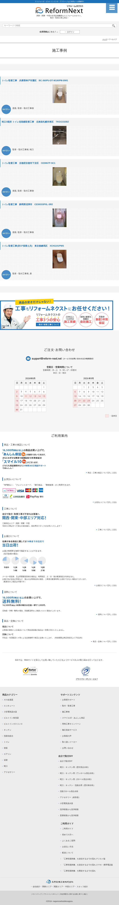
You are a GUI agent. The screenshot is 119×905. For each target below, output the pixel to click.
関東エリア (47, 887)
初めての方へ (67, 835)
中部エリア (70, 887)
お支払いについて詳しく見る (106, 502)
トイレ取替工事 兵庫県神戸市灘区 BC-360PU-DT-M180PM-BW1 (35, 80)
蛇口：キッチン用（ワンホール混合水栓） (77, 773)
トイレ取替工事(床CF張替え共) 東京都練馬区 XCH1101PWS (33, 246)
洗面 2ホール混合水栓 (69, 791)
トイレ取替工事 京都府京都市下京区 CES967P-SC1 (28, 163)
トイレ (6, 742)
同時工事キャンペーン (71, 724)
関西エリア (58, 887)
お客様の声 (66, 736)
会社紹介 (36, 887)
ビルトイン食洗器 (11, 718)
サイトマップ (37, 894)
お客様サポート (68, 700)
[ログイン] (70, 32)
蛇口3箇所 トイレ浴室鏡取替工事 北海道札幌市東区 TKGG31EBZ (35, 121)
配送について (67, 853)
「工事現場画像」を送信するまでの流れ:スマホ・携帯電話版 (87, 865)
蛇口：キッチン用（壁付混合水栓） (75, 767)
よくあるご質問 (68, 841)
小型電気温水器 (10, 712)
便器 (14, 108)
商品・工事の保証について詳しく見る (102, 473)
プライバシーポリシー (51, 894)
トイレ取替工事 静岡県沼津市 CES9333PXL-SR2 (27, 204)
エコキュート (9, 706)
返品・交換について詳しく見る (105, 641)
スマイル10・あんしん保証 (73, 718)
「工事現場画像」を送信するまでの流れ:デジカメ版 (83, 859)
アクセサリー (9, 772)
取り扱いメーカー (69, 742)
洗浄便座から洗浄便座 (69, 809)
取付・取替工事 (68, 706)
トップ (104, 39)
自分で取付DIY (66, 761)
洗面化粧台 (8, 736)
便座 (6, 748)
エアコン (7, 754)
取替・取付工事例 (26, 108)
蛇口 (32, 149)
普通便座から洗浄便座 (69, 815)
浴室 (6, 760)
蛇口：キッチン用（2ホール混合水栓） (76, 779)
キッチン (7, 730)
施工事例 (66, 712)
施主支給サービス (69, 730)
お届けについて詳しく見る (106, 585)
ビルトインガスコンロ (13, 724)
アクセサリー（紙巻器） (70, 797)
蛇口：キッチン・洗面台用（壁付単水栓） (77, 785)
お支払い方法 (67, 847)
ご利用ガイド (67, 829)
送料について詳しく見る (107, 614)
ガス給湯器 (8, 700)
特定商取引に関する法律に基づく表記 (73, 894)
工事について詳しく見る (107, 530)
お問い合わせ (67, 748)
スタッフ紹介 (82, 887)
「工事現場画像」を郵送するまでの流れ (79, 871)
